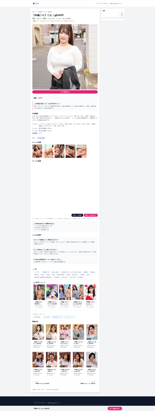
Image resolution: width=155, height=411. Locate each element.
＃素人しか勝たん (55, 272)
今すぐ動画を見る (65, 92)
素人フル (34, 11)
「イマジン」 (37, 272)
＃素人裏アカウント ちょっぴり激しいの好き (71, 272)
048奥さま (92, 272)
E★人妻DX (80, 277)
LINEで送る (47, 317)
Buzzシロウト (75, 274)
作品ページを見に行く (90, 215)
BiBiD (53, 274)
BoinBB (68, 274)
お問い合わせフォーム (116, 3)
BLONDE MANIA (60, 274)
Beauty (48, 274)
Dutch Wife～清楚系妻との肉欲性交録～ (43, 277)
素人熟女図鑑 (41, 138)
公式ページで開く (77, 215)
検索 (104, 10)
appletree (36, 274)
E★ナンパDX (73, 277)
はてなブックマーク (70, 317)
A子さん (42, 274)
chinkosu (82, 274)
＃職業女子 (85, 272)
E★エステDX (64, 277)
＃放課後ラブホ (45, 272)
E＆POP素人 (56, 277)
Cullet (88, 274)
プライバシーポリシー (103, 3)
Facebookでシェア (57, 317)
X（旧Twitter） (37, 317)
